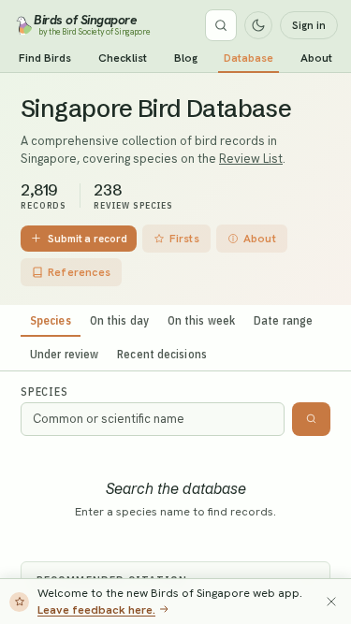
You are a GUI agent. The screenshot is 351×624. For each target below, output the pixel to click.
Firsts (184, 238)
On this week (201, 319)
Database (248, 58)
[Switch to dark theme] (258, 25)
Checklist (122, 58)
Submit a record (87, 238)
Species (50, 319)
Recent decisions (162, 353)
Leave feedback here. (96, 609)
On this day (119, 319)
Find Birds (45, 58)
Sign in (309, 25)
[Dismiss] (331, 601)
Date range (283, 319)
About (316, 58)
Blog (185, 58)
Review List (251, 159)
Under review (64, 353)
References (79, 272)
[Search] (221, 25)
